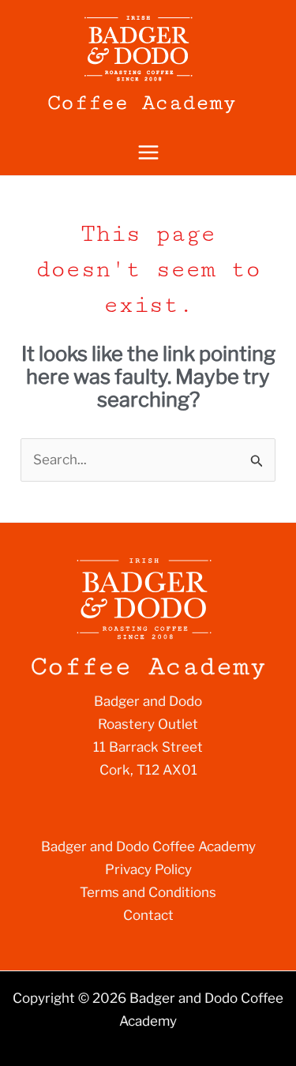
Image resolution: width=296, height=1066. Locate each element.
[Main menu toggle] (148, 153)
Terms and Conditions (148, 892)
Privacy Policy (148, 869)
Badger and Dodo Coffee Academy (148, 846)
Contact (148, 915)
